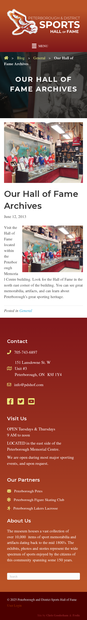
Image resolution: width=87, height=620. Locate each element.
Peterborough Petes (28, 490)
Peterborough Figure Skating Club (39, 499)
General (39, 57)
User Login (14, 605)
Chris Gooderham (57, 615)
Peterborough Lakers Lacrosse (35, 508)
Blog (21, 57)
